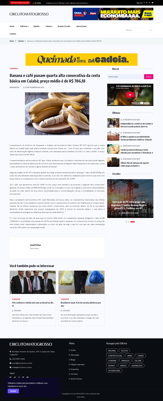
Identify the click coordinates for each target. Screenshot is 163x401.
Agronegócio (137, 366)
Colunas (48, 26)
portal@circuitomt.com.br (22, 363)
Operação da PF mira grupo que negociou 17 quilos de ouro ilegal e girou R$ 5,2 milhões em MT (128, 205)
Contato (13, 34)
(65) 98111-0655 (18, 359)
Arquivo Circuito (64, 26)
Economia (112, 361)
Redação (17, 311)
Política (124, 351)
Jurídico (123, 366)
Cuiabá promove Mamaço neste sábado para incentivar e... (67, 3)
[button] (126, 221)
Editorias (23, 26)
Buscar (148, 77)
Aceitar (13, 391)
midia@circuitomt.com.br (22, 367)
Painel (130, 356)
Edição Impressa (77, 364)
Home (12, 26)
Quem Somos (81, 26)
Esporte (111, 366)
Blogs (73, 360)
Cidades (21, 41)
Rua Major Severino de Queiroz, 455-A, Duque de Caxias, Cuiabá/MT (32, 353)
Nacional (112, 351)
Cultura (138, 361)
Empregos (125, 361)
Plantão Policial (115, 356)
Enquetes (75, 369)
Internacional (114, 371)
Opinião (36, 26)
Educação (75, 355)
